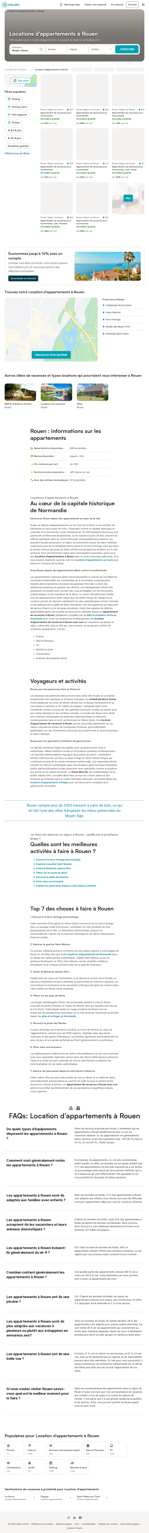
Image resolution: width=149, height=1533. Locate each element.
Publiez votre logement (95, 4)
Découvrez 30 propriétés (51, 354)
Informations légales (129, 1524)
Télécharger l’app (72, 4)
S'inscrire (132, 4)
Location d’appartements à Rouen (51, 69)
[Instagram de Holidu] (68, 1517)
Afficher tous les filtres (17, 153)
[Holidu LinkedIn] (74, 1517)
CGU (77, 1524)
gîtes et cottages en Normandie (59, 1016)
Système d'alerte (75, 1528)
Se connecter (117, 4)
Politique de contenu (107, 1524)
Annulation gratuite (18, 146)
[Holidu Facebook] (80, 1517)
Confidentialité (88, 1524)
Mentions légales (64, 1524)
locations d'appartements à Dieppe (49, 782)
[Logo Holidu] (16, 4)
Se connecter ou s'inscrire (23, 278)
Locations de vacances (15, 69)
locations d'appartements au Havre (94, 559)
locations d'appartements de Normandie (89, 954)
